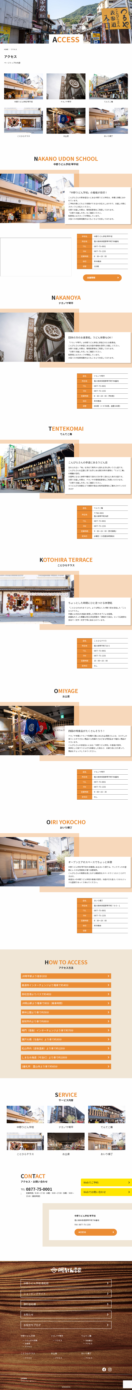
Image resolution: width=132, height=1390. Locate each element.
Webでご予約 (91, 1182)
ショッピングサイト (35, 1293)
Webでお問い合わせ (95, 1192)
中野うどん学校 (28, 1335)
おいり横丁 (86, 1353)
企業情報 (24, 1378)
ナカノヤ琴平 (57, 1335)
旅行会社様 (30, 1304)
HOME (6, 49)
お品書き (89, 1340)
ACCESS (82, 1232)
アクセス (28, 1346)
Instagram (110, 1370)
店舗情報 (91, 277)
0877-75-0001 (39, 1189)
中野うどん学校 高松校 (36, 1283)
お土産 (54, 1353)
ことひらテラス (28, 1353)
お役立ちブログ (32, 1325)
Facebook (104, 1370)
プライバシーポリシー (28, 1381)
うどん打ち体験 (31, 1340)
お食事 (27, 1343)
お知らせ (28, 1314)
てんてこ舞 (86, 1335)
